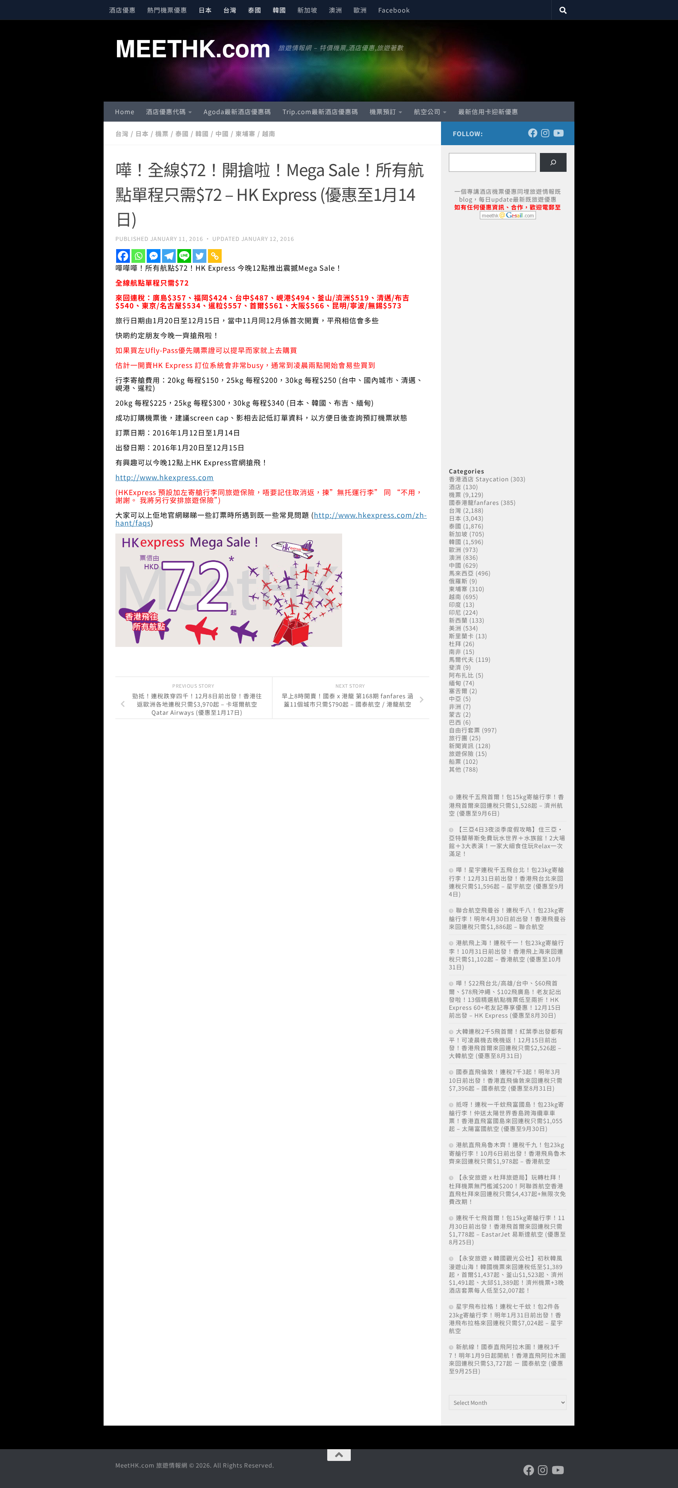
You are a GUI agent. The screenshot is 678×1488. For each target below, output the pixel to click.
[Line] (184, 256)
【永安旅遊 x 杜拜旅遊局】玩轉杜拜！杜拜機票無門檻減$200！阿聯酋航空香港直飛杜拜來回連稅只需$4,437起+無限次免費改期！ (507, 1189)
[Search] (553, 162)
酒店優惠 (122, 10)
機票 (162, 133)
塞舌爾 (458, 691)
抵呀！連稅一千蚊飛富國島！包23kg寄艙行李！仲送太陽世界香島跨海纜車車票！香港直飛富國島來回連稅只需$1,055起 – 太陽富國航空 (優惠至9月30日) (506, 1116)
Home (125, 111)
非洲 (455, 706)
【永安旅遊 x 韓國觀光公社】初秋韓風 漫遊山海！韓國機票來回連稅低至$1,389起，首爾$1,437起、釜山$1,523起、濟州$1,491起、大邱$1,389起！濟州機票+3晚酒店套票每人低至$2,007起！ (506, 1274)
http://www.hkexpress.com (164, 477)
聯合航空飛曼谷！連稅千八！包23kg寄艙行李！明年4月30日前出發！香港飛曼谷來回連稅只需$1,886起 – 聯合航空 (507, 918)
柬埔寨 (245, 133)
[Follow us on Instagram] (545, 133)
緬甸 (455, 683)
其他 (455, 769)
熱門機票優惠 (167, 10)
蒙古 (455, 714)
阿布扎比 (461, 675)
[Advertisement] (508, 286)
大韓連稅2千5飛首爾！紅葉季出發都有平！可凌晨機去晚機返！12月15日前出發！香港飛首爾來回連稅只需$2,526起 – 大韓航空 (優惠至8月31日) (506, 1043)
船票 (455, 761)
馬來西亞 (461, 573)
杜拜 (455, 643)
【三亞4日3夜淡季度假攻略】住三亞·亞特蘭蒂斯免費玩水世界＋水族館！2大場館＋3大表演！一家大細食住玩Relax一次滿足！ (507, 841)
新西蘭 (458, 620)
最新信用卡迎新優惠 (488, 111)
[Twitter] (199, 256)
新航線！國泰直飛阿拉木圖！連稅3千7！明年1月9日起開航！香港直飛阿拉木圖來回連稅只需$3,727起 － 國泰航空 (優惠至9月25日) (507, 1358)
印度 (455, 604)
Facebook (394, 10)
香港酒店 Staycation (479, 479)
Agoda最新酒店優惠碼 (237, 111)
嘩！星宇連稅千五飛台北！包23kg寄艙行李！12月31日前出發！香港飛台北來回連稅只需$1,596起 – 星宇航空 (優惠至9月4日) (506, 881)
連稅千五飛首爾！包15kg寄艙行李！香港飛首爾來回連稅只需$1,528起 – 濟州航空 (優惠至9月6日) (506, 804)
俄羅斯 (458, 581)
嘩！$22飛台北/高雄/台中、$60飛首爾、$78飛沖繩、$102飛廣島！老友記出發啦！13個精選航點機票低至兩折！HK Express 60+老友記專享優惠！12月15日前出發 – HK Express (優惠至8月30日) (505, 999)
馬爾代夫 (461, 659)
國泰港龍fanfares (474, 502)
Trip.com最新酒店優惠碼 (320, 111)
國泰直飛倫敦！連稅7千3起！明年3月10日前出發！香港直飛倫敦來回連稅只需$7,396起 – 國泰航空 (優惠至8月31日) (506, 1079)
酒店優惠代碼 (166, 111)
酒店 (455, 487)
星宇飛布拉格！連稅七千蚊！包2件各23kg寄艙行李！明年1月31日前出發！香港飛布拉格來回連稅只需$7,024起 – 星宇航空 (506, 1318)
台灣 (230, 10)
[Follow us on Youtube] (558, 133)
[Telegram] (169, 256)
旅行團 (458, 738)
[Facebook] (123, 256)
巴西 (455, 722)
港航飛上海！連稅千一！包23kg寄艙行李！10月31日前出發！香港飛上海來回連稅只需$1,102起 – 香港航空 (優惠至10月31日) (506, 954)
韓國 (279, 10)
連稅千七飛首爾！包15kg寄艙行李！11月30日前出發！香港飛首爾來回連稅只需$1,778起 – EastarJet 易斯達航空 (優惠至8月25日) (507, 1229)
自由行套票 (464, 730)
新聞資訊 (461, 745)
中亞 (455, 698)
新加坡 (307, 10)
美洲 (455, 628)
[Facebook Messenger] (153, 256)
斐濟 (455, 667)
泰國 (254, 10)
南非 (455, 651)
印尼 (455, 612)
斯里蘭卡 (461, 636)
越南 (268, 133)
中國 (222, 133)
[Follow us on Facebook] (533, 133)
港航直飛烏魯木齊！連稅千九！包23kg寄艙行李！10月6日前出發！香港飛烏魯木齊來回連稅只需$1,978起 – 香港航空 (507, 1152)
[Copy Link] (215, 256)
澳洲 (335, 10)
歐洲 (360, 10)
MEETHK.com (192, 47)
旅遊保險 (461, 753)
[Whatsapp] (138, 256)
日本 (205, 10)
